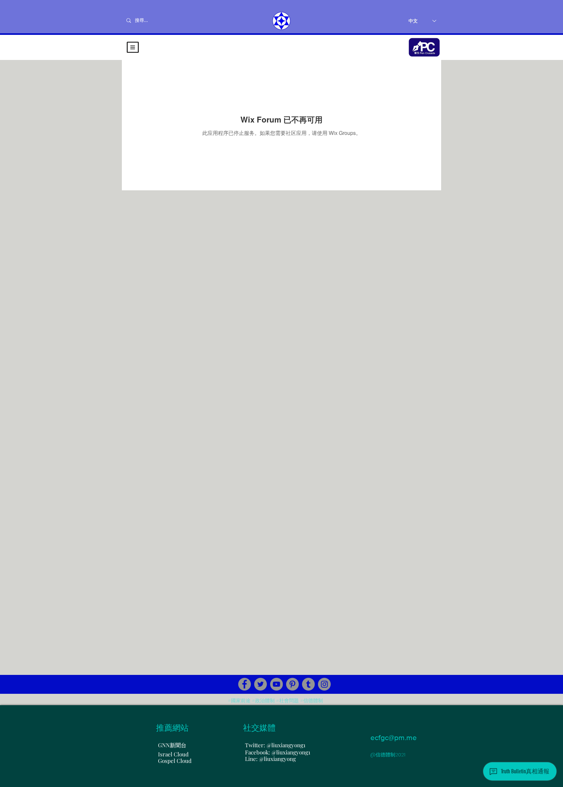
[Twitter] (260, 684)
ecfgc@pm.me (393, 737)
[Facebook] (244, 684)
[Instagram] (324, 684)
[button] (133, 47)
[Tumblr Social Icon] (308, 684)
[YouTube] (276, 684)
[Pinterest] (292, 684)
